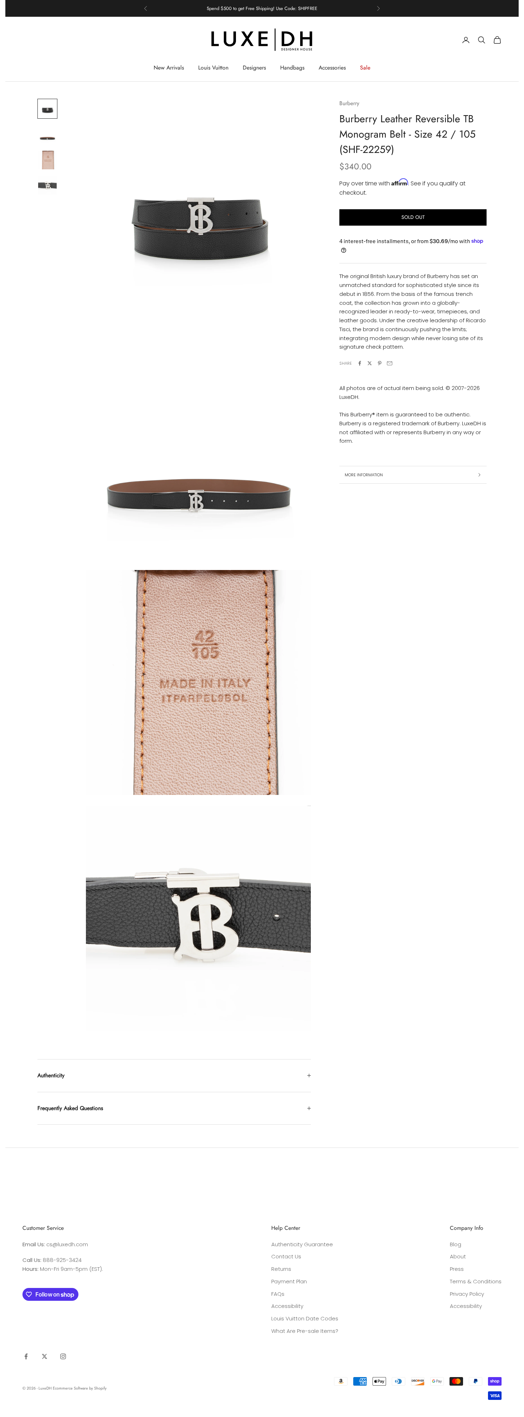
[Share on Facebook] (360, 363)
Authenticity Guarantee (302, 1244)
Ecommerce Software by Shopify (80, 1388)
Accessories (332, 67)
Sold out (413, 217)
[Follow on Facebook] (26, 1356)
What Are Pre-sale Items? (304, 1331)
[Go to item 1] (47, 109)
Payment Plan (289, 1281)
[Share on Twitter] (370, 363)
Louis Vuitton (213, 67)
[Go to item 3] (47, 160)
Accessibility (287, 1306)
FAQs (277, 1294)
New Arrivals (169, 67)
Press (457, 1269)
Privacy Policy (467, 1294)
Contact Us (286, 1256)
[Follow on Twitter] (44, 1356)
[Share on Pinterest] (379, 363)
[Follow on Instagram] (63, 1356)
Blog (455, 1244)
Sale (365, 67)
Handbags (292, 67)
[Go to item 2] (47, 134)
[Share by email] (389, 363)
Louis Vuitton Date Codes (304, 1318)
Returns (281, 1269)
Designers (254, 67)
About (458, 1256)
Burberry (349, 103)
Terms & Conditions (476, 1281)
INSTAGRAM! (289, 8)
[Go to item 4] (47, 186)
